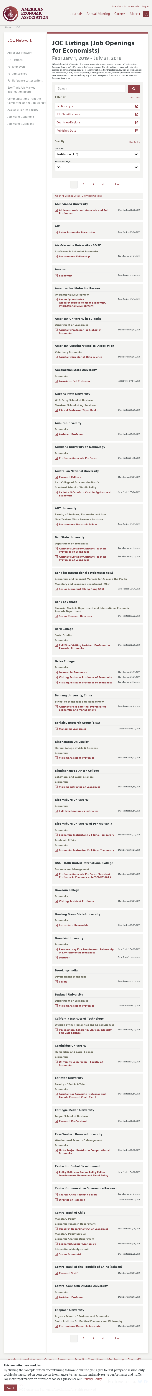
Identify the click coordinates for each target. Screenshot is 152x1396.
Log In (145, 6)
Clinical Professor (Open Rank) (78, 410)
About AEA (134, 6)
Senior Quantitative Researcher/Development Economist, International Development (82, 302)
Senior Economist (70, 1254)
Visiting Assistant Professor (76, 757)
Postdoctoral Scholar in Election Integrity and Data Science (85, 1031)
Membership (119, 6)
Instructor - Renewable (73, 925)
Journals (76, 14)
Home (8, 27)
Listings (15, 60)
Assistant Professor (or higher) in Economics (80, 331)
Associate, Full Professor (74, 381)
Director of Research (72, 1199)
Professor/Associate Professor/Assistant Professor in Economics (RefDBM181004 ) (85, 876)
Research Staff (68, 1273)
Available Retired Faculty (22, 110)
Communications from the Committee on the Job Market (26, 101)
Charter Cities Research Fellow (78, 1194)
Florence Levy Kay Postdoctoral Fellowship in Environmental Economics (86, 951)
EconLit (79, 1359)
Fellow (63, 981)
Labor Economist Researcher (77, 232)
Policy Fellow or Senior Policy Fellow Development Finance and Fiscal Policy (83, 1174)
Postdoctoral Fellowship (74, 256)
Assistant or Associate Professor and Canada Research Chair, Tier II (82, 1095)
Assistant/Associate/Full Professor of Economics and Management (82, 708)
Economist (65, 275)
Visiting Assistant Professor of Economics (85, 677)
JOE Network (20, 40)
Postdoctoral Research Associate (79, 1326)
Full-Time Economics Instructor (78, 811)
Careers (119, 14)
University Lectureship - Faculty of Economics (81, 1063)
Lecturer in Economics (73, 672)
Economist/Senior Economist (77, 1244)
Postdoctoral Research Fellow (78, 524)
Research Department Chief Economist (83, 1229)
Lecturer (64, 957)
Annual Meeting (98, 14)
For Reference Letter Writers (25, 80)
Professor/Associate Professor (78, 458)
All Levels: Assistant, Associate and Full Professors (83, 212)
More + (135, 14)
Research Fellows (70, 477)
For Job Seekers (17, 74)
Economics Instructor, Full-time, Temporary (86, 835)
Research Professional (73, 1121)
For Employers (16, 67)
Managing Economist (72, 729)
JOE (18, 27)
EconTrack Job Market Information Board (21, 90)
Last (117, 184)
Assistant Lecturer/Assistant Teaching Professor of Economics (83, 550)
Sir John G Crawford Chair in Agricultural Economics (84, 494)
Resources (64, 1359)
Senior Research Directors (75, 616)
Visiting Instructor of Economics (79, 787)
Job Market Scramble (20, 117)
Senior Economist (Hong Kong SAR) (81, 589)
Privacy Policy (92, 1379)
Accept (10, 1388)
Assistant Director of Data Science (80, 357)
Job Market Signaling (20, 124)
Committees (96, 1359)
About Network (19, 53)
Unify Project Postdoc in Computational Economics (84, 1152)
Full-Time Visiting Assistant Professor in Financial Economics (84, 647)
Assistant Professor (71, 434)
